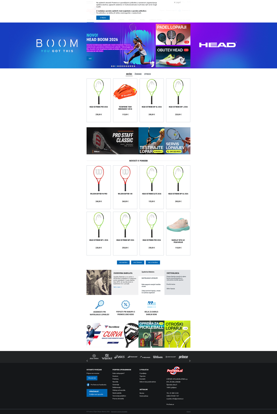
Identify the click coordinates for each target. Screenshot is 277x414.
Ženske (138, 74)
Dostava (115, 376)
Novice (142, 393)
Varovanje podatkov (119, 396)
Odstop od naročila (119, 390)
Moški (129, 74)
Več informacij (100, 86)
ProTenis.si (170, 404)
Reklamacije (117, 387)
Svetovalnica (144, 396)
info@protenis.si (177, 399)
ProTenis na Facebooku (98, 385)
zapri (178, 2)
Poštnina (116, 379)
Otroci (147, 74)
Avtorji (188, 411)
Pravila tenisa (171, 284)
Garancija (116, 384)
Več (90, 58)
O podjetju (143, 373)
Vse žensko (137, 262)
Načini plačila (117, 393)
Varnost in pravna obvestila (119, 411)
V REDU (103, 18)
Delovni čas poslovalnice (148, 382)
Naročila (115, 382)
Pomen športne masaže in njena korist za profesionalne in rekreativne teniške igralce (176, 278)
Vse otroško (153, 262)
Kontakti (142, 379)
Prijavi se (92, 378)
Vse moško (123, 262)
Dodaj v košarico (100, 97)
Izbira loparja (171, 288)
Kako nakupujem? (119, 373)
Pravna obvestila (118, 398)
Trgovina (142, 376)
